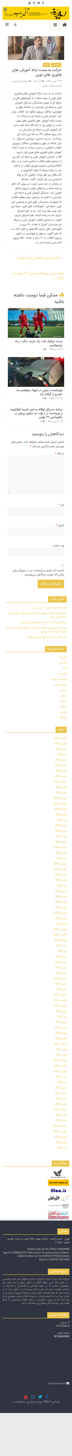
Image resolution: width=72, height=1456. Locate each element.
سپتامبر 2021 (60, 1060)
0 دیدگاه (37, 81)
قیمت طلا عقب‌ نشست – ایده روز (50, 608)
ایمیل (60, 525)
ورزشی (63, 712)
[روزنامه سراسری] (64, 25)
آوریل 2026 (61, 760)
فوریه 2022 (61, 1033)
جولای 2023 (61, 940)
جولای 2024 (61, 875)
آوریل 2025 (61, 826)
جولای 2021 (61, 1071)
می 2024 (62, 886)
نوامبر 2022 (61, 984)
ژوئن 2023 (61, 946)
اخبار (46, 65)
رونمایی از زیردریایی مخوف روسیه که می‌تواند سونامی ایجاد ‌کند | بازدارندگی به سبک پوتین (36, 630)
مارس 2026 (61, 765)
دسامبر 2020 (60, 1110)
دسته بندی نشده (59, 679)
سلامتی (63, 690)
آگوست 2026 (60, 738)
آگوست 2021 (60, 1066)
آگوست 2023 (60, 935)
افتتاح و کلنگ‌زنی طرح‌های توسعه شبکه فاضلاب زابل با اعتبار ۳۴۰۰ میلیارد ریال (37, 615)
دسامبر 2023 (60, 913)
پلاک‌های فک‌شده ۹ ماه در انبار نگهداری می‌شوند (43, 622)
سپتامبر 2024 (60, 864)
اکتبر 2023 (61, 924)
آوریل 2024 (61, 891)
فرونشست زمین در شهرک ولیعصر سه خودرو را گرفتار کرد (39, 392)
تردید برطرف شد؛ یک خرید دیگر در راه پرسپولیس (38, 343)
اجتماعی (56, 65)
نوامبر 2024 (61, 853)
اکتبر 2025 (61, 793)
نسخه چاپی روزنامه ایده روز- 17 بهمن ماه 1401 (38, 276)
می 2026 (62, 755)
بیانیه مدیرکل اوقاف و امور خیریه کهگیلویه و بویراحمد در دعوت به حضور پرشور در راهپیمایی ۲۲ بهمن (36, 413)
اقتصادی (62, 674)
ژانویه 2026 (61, 776)
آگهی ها (63, 657)
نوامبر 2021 (61, 1050)
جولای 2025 (61, 809)
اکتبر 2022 (61, 989)
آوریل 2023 (61, 957)
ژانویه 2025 (61, 842)
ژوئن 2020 (61, 1142)
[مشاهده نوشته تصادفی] (7, 25)
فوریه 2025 (61, 836)
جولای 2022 (61, 1006)
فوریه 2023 (61, 968)
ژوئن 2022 (61, 1011)
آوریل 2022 (61, 1022)
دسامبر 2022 (60, 979)
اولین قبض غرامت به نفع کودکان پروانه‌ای (47, 637)
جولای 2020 (61, 1137)
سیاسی (63, 696)
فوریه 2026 (61, 771)
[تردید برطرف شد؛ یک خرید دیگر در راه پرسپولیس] (36, 323)
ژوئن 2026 (61, 749)
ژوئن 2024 (61, 880)
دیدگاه (59, 454)
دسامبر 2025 (60, 782)
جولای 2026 (61, 744)
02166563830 (61, 1336)
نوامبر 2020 (61, 1115)
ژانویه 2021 (61, 1104)
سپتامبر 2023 (60, 929)
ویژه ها (63, 718)
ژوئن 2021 (61, 1077)
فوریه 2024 (61, 902)
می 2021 (62, 1082)
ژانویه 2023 (61, 973)
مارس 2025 (61, 831)
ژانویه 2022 (61, 1039)
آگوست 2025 (60, 804)
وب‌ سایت (58, 546)
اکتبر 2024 (61, 858)
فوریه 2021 (61, 1099)
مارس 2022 (61, 1028)
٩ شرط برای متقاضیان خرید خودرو (40, 258)
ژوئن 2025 (61, 815)
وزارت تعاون (48, 86)
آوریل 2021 (61, 1088)
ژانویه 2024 (61, 908)
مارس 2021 (61, 1093)
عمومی (63, 701)
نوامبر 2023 (61, 918)
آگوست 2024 (60, 869)
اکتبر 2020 (61, 1121)
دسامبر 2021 (60, 1044)
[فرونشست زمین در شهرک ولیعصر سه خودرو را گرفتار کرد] (36, 372)
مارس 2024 (61, 897)
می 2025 (62, 820)
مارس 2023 (61, 962)
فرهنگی (63, 707)
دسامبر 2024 (60, 847)
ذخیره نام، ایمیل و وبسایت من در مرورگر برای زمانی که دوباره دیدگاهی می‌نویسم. (38, 573)
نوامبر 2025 (61, 787)
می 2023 (62, 951)
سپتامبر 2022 (60, 995)
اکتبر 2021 (61, 1055)
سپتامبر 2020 (60, 1126)
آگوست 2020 (60, 1132)
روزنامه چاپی (60, 685)
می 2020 (62, 1148)
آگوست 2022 (60, 1000)
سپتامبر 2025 (60, 798)
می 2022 (62, 1017)
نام (61, 505)
